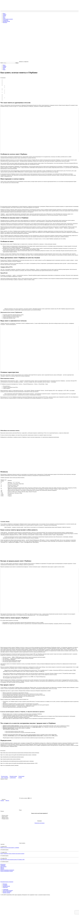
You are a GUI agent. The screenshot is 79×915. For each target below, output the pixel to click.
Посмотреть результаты (39, 823)
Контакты (5, 22)
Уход (4, 16)
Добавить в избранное (23, 61)
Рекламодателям (6, 21)
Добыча (4, 14)
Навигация (5, 887)
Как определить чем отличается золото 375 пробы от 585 (12, 859)
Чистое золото (5, 815)
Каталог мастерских (7, 891)
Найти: (1, 62)
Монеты (2, 867)
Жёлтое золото (5, 817)
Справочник (5, 20)
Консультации (3, 866)
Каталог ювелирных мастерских (7, 869)
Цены (4, 17)
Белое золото (5, 816)
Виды (4, 13)
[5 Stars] (9, 793)
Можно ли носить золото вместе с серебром (9, 847)
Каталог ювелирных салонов (6, 871)
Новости (2, 868)
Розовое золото (5, 818)
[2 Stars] (28, 784)
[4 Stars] (65, 784)
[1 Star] (9, 784)
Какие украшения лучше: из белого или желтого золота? (12, 853)
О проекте (5, 884)
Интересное (2, 864)
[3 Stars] (47, 784)
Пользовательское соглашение (6, 881)
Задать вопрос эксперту (8, 19)
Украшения (2, 865)
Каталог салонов (6, 892)
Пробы (4, 15)
